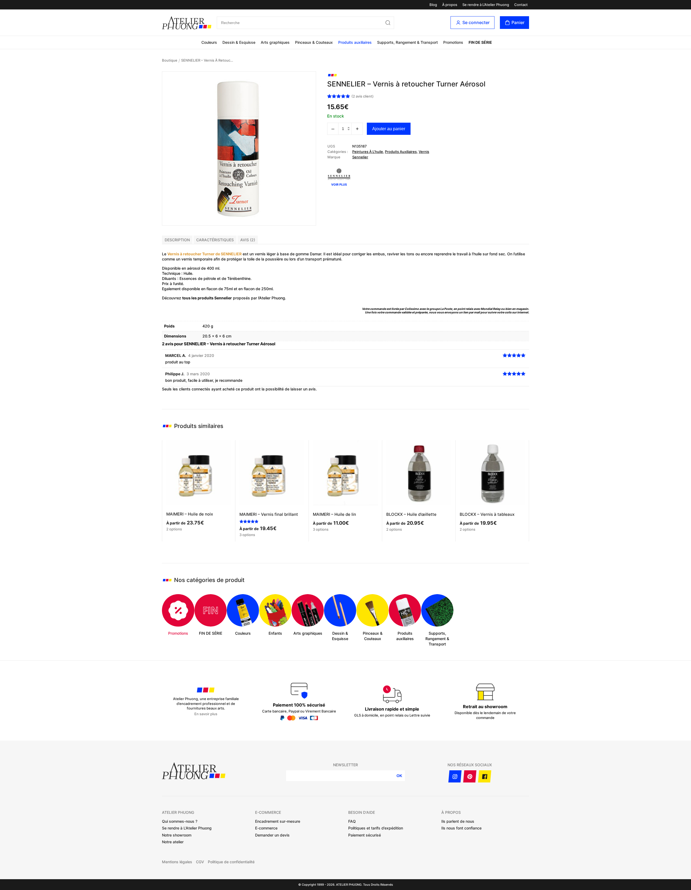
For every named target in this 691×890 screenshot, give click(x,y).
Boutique (169, 60)
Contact (521, 5)
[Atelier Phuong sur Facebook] (484, 776)
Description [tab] (177, 239)
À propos (449, 5)
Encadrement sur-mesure (277, 821)
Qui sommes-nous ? (179, 821)
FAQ (352, 821)
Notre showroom (176, 835)
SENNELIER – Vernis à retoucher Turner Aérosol (208, 60)
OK (399, 776)
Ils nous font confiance (461, 828)
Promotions (453, 42)
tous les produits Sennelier (207, 298)
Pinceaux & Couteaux (314, 42)
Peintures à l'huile (367, 151)
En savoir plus (205, 714)
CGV (200, 862)
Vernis (424, 151)
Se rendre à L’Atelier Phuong (485, 5)
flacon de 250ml (258, 288)
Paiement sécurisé (364, 835)
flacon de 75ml (219, 288)
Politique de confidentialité (231, 862)
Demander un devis (272, 835)
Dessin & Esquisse (238, 42)
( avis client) (362, 96)
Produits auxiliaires (355, 42)
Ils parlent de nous (457, 821)
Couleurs (209, 42)
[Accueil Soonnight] (186, 22)
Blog (433, 5)
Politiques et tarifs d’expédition (375, 828)
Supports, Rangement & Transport (407, 42)
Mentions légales (177, 862)
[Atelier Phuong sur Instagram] (455, 776)
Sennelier (360, 157)
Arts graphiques (275, 42)
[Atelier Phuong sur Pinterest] (469, 776)
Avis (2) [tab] (247, 239)
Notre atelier (173, 841)
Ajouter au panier (388, 128)
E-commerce (266, 828)
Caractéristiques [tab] (215, 239)
